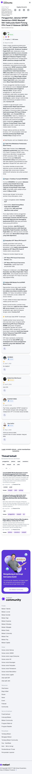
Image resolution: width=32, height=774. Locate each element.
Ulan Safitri (10, 423)
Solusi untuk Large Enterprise (10, 656)
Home (3, 7)
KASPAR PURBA (12, 399)
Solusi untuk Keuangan (8, 662)
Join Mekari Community (16, 589)
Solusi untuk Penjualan (8, 665)
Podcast (4, 703)
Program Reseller (7, 726)
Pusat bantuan (6, 714)
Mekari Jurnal (6, 612)
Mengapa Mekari (6, 737)
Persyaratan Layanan (8, 752)
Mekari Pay (5, 639)
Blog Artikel (5, 691)
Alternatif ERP (6, 678)
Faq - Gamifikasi (6, 743)
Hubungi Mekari (6, 717)
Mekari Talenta (6, 608)
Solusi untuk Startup (8, 650)
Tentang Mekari (6, 734)
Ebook (3, 694)
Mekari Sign (5, 618)
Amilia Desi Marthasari (14, 378)
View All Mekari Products (7, 770)
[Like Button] (4, 348)
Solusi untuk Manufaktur (9, 671)
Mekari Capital (6, 642)
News (3, 697)
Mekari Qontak (6, 615)
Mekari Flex (5, 636)
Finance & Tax (5, 8)
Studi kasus (5, 688)
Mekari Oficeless (6, 624)
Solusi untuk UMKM (8, 653)
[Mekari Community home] (6, 2)
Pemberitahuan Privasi (8, 749)
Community (5, 707)
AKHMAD (10, 357)
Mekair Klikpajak (6, 627)
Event (3, 700)
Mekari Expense (6, 621)
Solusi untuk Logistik (8, 674)
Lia (8, 32)
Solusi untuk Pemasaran (9, 668)
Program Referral (7, 723)
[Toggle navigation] (29, 2)
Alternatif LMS (6, 681)
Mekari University (7, 633)
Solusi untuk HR (6, 659)
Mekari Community (7, 720)
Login (4, 449)
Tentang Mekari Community (10, 740)
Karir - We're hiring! (7, 746)
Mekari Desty (5, 630)
